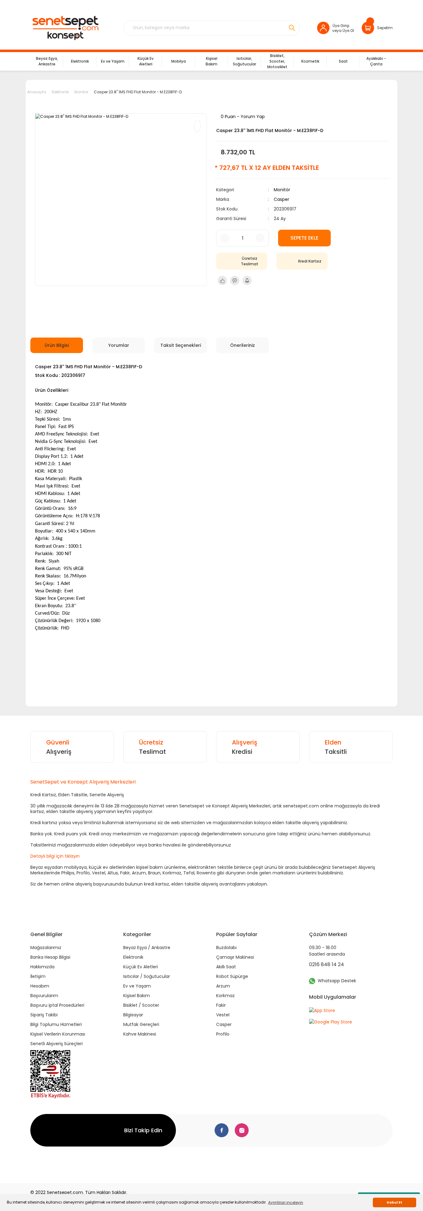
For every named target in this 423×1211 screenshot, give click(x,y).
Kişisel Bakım (136, 995)
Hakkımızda (42, 967)
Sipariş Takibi (44, 1015)
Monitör (282, 190)
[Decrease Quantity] (224, 238)
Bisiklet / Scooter (141, 1005)
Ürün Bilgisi (57, 345)
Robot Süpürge (232, 976)
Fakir (221, 1005)
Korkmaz (225, 995)
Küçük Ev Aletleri (140, 967)
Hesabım (39, 986)
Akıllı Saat (226, 967)
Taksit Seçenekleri (180, 345)
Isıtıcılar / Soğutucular (146, 976)
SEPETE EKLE (304, 237)
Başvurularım (44, 995)
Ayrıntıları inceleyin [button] (285, 1202)
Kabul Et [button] (394, 1202)
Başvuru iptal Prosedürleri (57, 1005)
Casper (281, 199)
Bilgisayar (133, 1015)
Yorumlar (118, 345)
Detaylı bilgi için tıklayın (55, 856)
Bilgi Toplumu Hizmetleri (56, 1024)
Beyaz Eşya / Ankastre (146, 947)
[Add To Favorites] (197, 126)
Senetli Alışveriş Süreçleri (56, 1044)
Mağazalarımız (45, 947)
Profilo (222, 1034)
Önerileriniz (242, 345)
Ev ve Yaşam (137, 986)
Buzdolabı (226, 947)
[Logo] (65, 27)
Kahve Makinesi (139, 1034)
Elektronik (133, 957)
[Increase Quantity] (260, 238)
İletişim (38, 976)
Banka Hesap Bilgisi (50, 957)
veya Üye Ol (343, 30)
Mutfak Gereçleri (141, 1024)
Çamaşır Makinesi (235, 957)
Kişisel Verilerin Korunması (57, 1034)
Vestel (222, 1015)
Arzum (223, 986)
